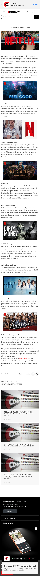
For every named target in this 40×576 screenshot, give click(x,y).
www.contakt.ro (24, 358)
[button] (27, 12)
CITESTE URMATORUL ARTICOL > (12, 384)
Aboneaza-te (10, 511)
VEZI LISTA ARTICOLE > (9, 382)
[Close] (1, 4)
